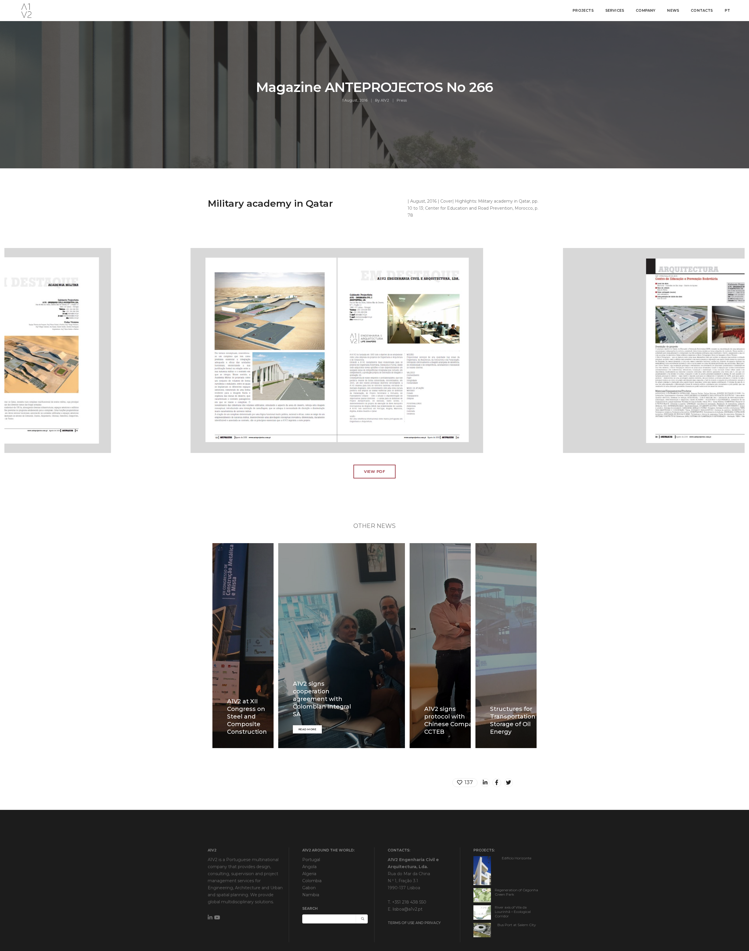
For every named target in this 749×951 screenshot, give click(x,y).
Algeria (309, 873)
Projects (583, 10)
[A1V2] (26, 10)
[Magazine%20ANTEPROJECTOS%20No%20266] (485, 782)
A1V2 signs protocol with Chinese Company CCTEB (452, 720)
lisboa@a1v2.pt (407, 909)
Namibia (310, 894)
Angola (309, 866)
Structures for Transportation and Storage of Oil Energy (519, 720)
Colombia (312, 880)
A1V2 (385, 100)
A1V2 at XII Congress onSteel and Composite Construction (247, 716)
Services (614, 10)
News (673, 10)
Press (402, 100)
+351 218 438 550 (409, 902)
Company (645, 10)
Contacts (702, 10)
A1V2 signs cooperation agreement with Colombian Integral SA (322, 699)
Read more (307, 729)
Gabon (309, 887)
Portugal (311, 859)
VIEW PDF (374, 471)
